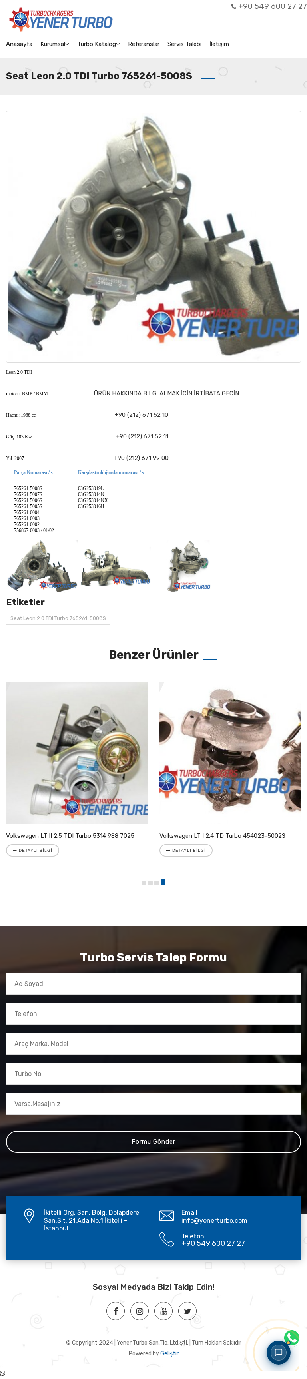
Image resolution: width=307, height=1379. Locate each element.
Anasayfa (19, 44)
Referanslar (143, 44)
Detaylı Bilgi (34, 850)
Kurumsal (52, 44)
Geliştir (169, 1353)
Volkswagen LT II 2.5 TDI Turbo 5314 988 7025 (70, 835)
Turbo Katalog (96, 44)
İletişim (219, 44)
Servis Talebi (184, 44)
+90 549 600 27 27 (272, 6)
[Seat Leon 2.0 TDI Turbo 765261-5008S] (153, 237)
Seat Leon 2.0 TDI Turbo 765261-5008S (58, 618)
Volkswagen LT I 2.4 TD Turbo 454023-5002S (222, 835)
